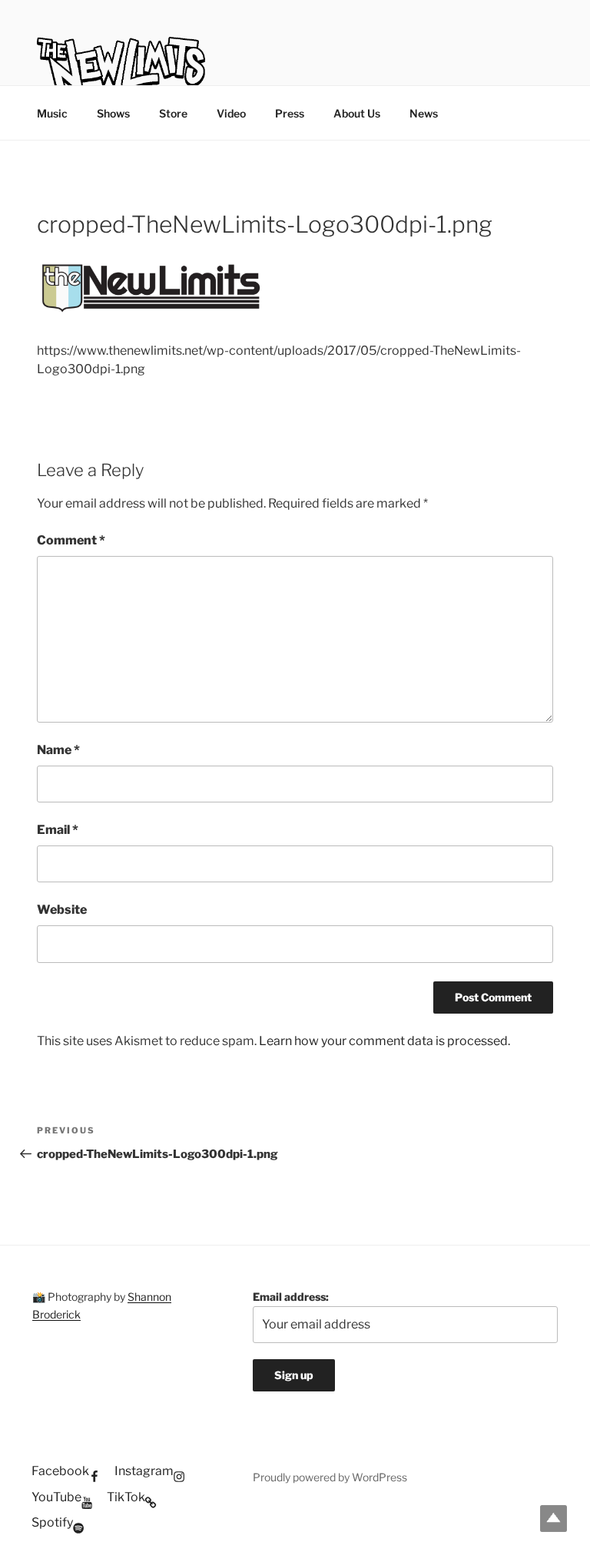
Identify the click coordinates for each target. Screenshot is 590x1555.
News (423, 113)
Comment (71, 540)
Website (62, 909)
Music (52, 113)
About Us (356, 113)
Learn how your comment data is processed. (384, 1041)
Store (173, 113)
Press (289, 113)
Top (553, 1518)
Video (231, 113)
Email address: (291, 1296)
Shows (113, 113)
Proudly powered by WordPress (330, 1477)
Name (58, 750)
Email (57, 829)
